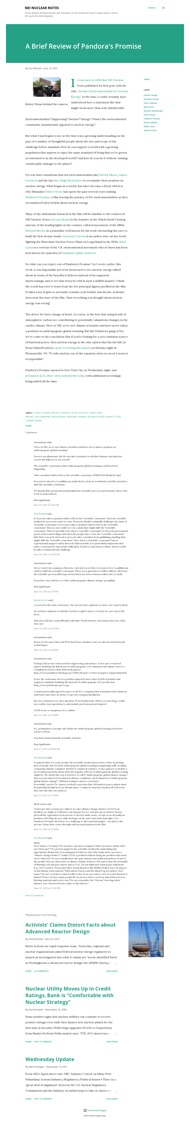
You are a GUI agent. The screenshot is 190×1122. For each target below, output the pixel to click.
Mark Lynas (149, 107)
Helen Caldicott (150, 103)
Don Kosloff (40, 513)
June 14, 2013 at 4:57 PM (46, 628)
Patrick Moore (108, 175)
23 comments (41, 971)
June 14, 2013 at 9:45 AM (46, 504)
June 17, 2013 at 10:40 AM (47, 749)
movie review (149, 114)
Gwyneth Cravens (74, 236)
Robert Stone (54, 191)
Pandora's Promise (37, 197)
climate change (150, 95)
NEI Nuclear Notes (42, 7)
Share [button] (147, 79)
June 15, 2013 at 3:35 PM (46, 715)
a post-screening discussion (72, 348)
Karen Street (41, 600)
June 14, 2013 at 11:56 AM (46, 554)
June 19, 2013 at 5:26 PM (46, 829)
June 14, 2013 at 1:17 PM (46, 591)
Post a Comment (34, 895)
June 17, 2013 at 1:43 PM (46, 795)
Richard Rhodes (35, 230)
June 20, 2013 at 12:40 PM (47, 888)
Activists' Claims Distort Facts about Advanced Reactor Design (70, 928)
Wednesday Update (49, 1059)
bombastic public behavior (78, 253)
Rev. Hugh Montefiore (68, 180)
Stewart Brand (60, 219)
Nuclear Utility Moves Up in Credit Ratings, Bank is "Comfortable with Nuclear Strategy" (69, 995)
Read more (112, 971)
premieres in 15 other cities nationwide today (55, 375)
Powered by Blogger (97, 1110)
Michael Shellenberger (153, 110)
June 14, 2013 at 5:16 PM (46, 650)
